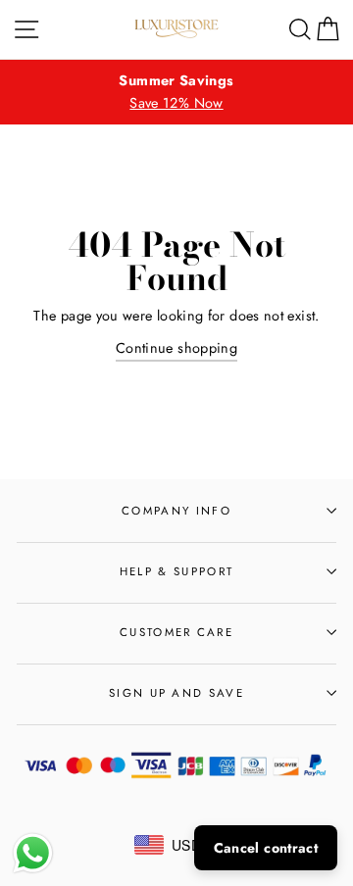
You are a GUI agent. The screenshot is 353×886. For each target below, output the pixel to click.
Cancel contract (266, 848)
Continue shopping (176, 348)
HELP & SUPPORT (176, 571)
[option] (176, 92)
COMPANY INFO (176, 510)
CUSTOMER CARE (176, 632)
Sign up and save (176, 693)
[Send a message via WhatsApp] (33, 853)
